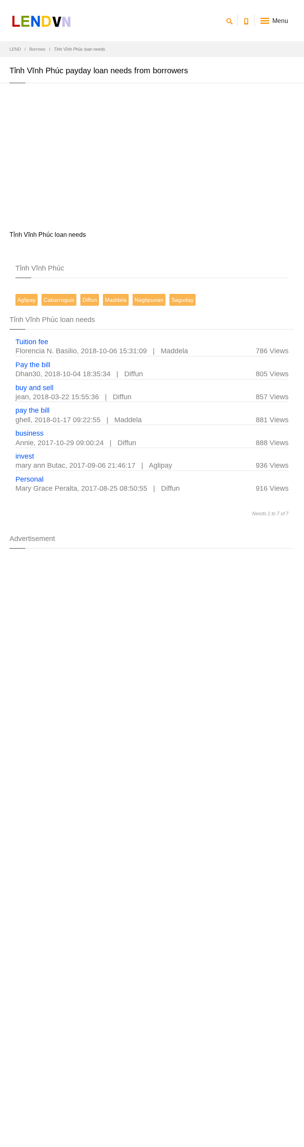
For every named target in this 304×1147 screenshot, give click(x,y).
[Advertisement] (152, 158)
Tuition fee (31, 342)
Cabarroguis (59, 300)
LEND (15, 49)
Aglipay (26, 300)
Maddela (116, 300)
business (29, 433)
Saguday (182, 300)
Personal (29, 479)
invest (24, 456)
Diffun (89, 300)
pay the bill (32, 410)
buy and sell (34, 388)
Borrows (37, 49)
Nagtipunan (149, 300)
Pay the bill (32, 365)
